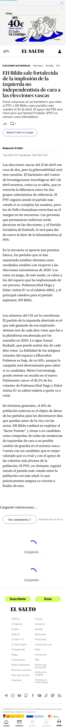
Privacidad (40, 639)
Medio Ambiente (20, 665)
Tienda (38, 619)
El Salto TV (17, 639)
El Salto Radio (19, 645)
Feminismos (18, 660)
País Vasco (38, 65)
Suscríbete (18, 599)
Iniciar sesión (60, 51)
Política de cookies (40, 673)
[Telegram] (6, 695)
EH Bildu (49, 65)
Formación (40, 655)
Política (16, 619)
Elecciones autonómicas (16, 65)
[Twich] (26, 695)
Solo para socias (20, 675)
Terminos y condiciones (41, 681)
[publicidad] (33, 26)
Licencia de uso (43, 645)
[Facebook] (33, 695)
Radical (16, 634)
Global (15, 629)
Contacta (40, 624)
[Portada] (33, 51)
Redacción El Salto (13, 148)
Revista (39, 629)
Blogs (14, 655)
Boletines (17, 680)
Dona (48, 599)
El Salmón (17, 624)
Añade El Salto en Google (20, 132)
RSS (37, 660)
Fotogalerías (18, 650)
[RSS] (59, 695)
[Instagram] (13, 695)
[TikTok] (46, 695)
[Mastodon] (53, 695)
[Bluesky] (19, 695)
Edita (37, 650)
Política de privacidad (40, 666)
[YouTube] (39, 695)
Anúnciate (40, 634)
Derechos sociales (21, 670)
